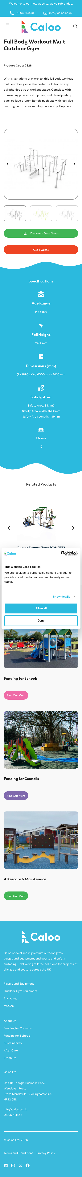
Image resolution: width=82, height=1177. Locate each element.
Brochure (10, 1058)
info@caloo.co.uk (15, 1109)
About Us (10, 1021)
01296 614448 (13, 1115)
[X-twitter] (20, 1166)
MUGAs (9, 1006)
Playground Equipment (19, 984)
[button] (7, 24)
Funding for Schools (17, 1036)
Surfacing (10, 998)
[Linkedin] (6, 1166)
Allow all (41, 608)
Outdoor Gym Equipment (20, 991)
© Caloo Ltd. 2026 (16, 1140)
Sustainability (13, 1043)
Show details (61, 596)
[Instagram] (13, 1166)
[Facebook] (28, 1166)
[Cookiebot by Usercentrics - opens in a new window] (61, 553)
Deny (41, 620)
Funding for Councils (18, 1028)
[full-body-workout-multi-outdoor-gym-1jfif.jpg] (41, 164)
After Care (11, 1050)
